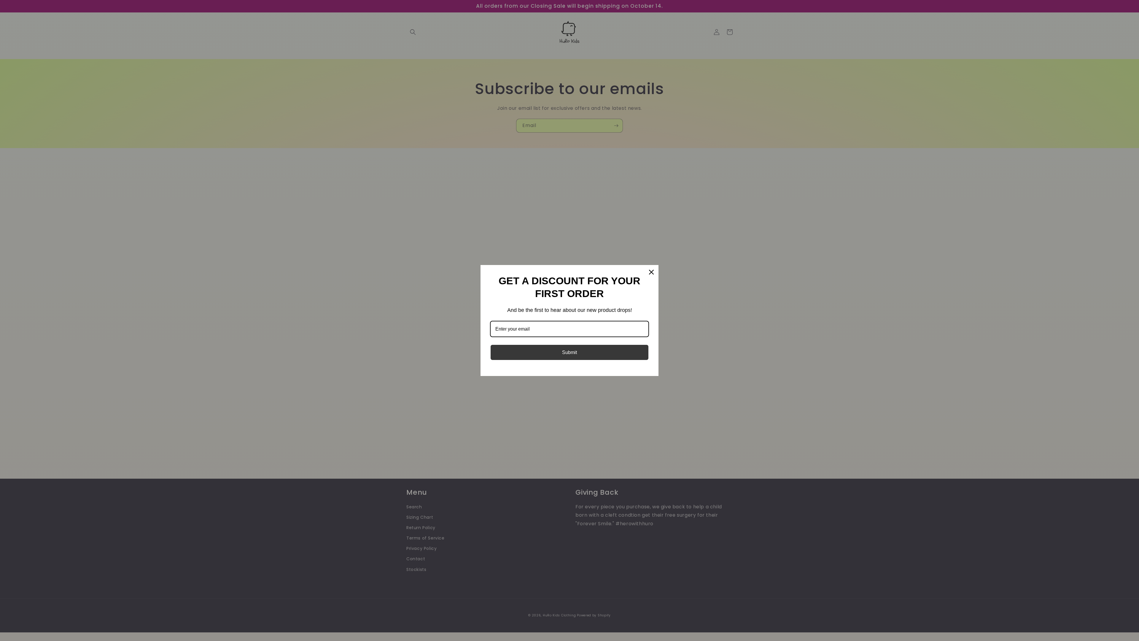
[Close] (651, 272)
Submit (569, 352)
